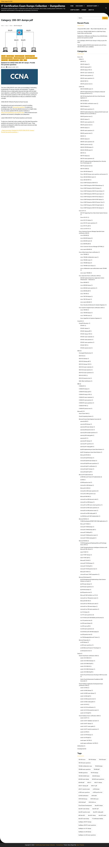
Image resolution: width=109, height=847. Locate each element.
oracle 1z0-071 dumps (85, 723)
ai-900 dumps (96, 789)
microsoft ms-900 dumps (86, 502)
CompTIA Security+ (84, 323)
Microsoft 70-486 (84, 524)
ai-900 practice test (97, 792)
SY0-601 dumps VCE (85, 334)
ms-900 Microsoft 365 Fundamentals (89, 516)
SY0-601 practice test (85, 348)
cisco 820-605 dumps (85, 238)
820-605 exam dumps (84, 779)
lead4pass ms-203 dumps (85, 831)
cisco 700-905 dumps (85, 312)
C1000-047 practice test (85, 408)
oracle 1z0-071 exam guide (87, 726)
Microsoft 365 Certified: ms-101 (88, 595)
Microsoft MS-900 (84, 496)
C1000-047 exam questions (85, 403)
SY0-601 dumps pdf (85, 331)
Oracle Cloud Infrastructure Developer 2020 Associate (93, 674)
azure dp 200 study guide (86, 435)
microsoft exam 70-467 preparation (89, 574)
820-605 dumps (96, 776)
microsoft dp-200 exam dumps (87, 460)
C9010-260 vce (92, 802)
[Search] (106, 8)
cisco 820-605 (83, 235)
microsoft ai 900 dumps (86, 485)
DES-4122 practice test (84, 378)
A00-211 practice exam (84, 789)
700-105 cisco (82, 759)
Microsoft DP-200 (84, 455)
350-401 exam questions (86, 130)
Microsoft (79, 411)
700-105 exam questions (85, 762)
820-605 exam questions (98, 779)
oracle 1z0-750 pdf (84, 737)
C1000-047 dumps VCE (84, 394)
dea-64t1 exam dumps (84, 808)
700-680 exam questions (85, 769)
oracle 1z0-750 (84, 732)
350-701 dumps (84, 155)
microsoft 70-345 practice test (87, 569)
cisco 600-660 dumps (85, 285)
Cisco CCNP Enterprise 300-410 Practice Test (91, 202)
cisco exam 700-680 (85, 273)
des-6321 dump (92, 815)
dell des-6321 (82, 815)
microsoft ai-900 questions (87, 493)
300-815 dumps (84, 106)
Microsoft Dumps (92, 6)
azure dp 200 (83, 421)
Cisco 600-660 (83, 282)
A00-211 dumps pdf (83, 785)
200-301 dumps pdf (19, 55)
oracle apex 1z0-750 (85, 740)
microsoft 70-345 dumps (86, 563)
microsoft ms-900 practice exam (88, 510)
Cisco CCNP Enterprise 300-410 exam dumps (91, 191)
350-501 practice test (85, 144)
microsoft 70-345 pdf (85, 566)
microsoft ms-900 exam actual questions (90, 505)
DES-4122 (81, 356)
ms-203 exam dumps (85, 623)
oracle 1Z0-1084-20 (85, 658)
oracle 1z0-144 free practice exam (88, 710)
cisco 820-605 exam (85, 241)
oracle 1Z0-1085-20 (85, 666)
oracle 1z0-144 (84, 704)
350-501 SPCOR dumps (86, 147)
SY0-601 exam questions (86, 342)
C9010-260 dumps (83, 799)
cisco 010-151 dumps (85, 220)
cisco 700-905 (83, 310)
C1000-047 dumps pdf (84, 391)
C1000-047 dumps (83, 389)
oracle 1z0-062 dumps (85, 690)
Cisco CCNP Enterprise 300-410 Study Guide (91, 205)
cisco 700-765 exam (85, 299)
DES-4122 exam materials (85, 367)
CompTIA (79, 321)
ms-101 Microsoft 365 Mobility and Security (91, 617)
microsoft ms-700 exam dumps (88, 606)
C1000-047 (81, 386)
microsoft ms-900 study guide (87, 513)
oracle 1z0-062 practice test (87, 699)
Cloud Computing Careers (85, 416)
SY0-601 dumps (84, 328)
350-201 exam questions (86, 122)
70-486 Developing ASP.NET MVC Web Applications (93, 521)
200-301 (3, 55)
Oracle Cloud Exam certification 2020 (88, 655)
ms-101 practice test (85, 620)
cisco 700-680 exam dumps (87, 265)
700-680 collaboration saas (85, 766)
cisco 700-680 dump (85, 263)
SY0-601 (82, 325)
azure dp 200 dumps (85, 424)
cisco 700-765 (83, 293)
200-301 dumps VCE (29, 55)
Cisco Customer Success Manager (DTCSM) (91, 246)
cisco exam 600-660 (85, 302)
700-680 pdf (96, 769)
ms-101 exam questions (86, 614)
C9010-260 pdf (82, 802)
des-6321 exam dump (84, 818)
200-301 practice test (14, 60)
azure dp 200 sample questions (88, 432)
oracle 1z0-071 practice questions (88, 729)
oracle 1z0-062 (84, 687)
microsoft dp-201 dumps (86, 469)
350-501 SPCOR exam (85, 150)
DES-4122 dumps (83, 358)
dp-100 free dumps (84, 589)
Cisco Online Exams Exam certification (88, 252)
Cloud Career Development (85, 805)
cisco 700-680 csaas (85, 260)
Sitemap (84, 10)
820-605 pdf (81, 782)
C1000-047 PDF (82, 405)
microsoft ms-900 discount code (88, 499)
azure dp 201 (83, 438)
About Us (91, 10)
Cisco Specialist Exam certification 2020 (89, 275)
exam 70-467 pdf (84, 557)
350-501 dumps (84, 139)
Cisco (25, 60)
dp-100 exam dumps (85, 584)
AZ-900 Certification (83, 795)
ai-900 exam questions (84, 792)
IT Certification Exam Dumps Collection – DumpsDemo (33, 5)
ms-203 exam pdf (84, 626)
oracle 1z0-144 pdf (84, 713)
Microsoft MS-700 (84, 600)
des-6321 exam (102, 815)
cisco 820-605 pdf (84, 243)
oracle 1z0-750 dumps (85, 734)
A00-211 (89, 782)
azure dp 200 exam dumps (86, 427)
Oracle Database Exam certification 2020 (89, 715)
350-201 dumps (84, 119)
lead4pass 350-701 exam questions (87, 825)
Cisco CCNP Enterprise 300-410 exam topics (91, 194)
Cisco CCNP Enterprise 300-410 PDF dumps (91, 199)
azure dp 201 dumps (85, 441)
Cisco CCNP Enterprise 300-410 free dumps (91, 196)
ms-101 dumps (84, 612)
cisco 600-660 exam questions (88, 288)
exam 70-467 (83, 552)
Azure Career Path (83, 413)
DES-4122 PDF (82, 375)
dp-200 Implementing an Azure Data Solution (91, 449)
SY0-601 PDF (83, 345)
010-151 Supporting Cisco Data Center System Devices (93, 213)
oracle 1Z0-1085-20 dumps (86, 669)
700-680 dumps (98, 766)
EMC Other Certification (85, 381)
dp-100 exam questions (86, 586)
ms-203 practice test (85, 634)
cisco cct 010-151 (84, 228)
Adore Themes (80, 845)
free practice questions (19, 107)
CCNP (80, 86)
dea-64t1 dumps (99, 805)
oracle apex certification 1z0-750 (88, 743)
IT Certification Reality (97, 818)
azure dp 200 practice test (86, 429)
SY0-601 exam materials (86, 336)
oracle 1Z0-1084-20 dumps (86, 660)
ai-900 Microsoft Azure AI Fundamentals (90, 477)
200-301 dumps (10, 55)
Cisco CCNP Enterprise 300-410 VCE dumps (91, 208)
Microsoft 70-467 (84, 571)
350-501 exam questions (86, 141)
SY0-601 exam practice (86, 339)
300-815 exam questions (86, 109)
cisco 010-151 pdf (84, 226)
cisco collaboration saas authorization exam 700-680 (93, 268)
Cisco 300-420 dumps (85, 171)
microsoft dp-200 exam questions (88, 463)
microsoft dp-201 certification (87, 466)
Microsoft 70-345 (84, 560)
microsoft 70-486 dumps (86, 526)
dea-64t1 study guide (98, 812)
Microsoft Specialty (84, 640)
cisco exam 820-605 (85, 249)
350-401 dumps (84, 127)
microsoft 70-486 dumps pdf (87, 529)
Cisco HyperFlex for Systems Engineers (90, 318)
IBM (78, 384)
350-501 (82, 136)
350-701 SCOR (83, 168)
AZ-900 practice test (85, 482)
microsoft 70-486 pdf (85, 532)
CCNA (21, 60)
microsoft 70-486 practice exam (88, 535)
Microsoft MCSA (83, 519)
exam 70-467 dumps (85, 555)
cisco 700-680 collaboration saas (88, 257)
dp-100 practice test (85, 592)
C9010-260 (94, 795)
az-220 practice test (85, 650)
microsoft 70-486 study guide (87, 538)
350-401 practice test (85, 133)
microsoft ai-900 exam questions (88, 491)
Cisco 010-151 (83, 217)
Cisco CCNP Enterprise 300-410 (88, 182)
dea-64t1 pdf (95, 808)
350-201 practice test (85, 125)
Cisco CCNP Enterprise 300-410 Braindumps (91, 185)
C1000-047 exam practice (85, 400)
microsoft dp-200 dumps (86, 457)
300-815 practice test (85, 116)
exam (4, 67)
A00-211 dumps (98, 782)
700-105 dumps (92, 759)
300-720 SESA (83, 100)
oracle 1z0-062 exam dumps (87, 693)
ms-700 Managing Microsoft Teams (89, 637)
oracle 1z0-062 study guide (87, 701)
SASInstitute (80, 746)
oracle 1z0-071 (84, 718)
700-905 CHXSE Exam (84, 776)
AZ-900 (82, 479)
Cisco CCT (81, 210)
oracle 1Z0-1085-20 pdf (86, 672)
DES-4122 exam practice (85, 370)
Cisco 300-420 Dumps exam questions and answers (93, 174)
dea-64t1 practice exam (84, 812)
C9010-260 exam (94, 799)
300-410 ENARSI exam (85, 89)
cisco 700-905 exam (85, 315)
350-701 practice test (85, 165)
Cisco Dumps (79, 6)
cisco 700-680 (83, 254)
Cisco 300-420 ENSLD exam (87, 177)
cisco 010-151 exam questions (88, 223)
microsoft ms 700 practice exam (88, 598)
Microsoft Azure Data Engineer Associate (89, 419)
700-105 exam (102, 759)
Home (71, 6)
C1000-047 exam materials (85, 397)
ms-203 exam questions (86, 629)
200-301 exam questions (31, 58)
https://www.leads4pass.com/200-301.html (12, 112)
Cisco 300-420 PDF (85, 180)
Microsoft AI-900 (84, 488)
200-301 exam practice (19, 58)
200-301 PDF (4, 60)
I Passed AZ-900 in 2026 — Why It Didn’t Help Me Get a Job (91, 28)
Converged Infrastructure (85, 353)
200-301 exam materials (7, 58)
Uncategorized (81, 748)
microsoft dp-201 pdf (85, 472)
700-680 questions (83, 772)
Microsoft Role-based (84, 577)
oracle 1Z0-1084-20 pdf (86, 663)
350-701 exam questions (86, 158)
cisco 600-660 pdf (84, 291)
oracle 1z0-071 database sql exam (88, 720)
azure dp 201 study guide (86, 446)
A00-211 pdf (94, 785)
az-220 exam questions (86, 645)
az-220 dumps (83, 642)
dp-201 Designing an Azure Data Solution (90, 452)
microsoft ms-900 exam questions (88, 507)
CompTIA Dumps (74, 10)
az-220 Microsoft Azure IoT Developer (89, 648)
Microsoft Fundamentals (85, 474)
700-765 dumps (94, 772)
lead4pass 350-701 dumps (85, 822)
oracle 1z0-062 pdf (84, 696)
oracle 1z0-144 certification (87, 707)
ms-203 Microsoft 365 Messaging (88, 631)
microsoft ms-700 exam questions (88, 609)
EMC (78, 350)
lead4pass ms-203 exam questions (87, 835)
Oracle (79, 653)
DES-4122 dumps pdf (84, 361)
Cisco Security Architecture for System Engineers (92, 305)
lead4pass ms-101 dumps (85, 828)
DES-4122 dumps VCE (84, 364)
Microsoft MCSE (83, 540)
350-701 (82, 153)
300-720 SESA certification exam (88, 103)
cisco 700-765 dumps (85, 296)
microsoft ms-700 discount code (88, 603)
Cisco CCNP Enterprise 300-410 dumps (90, 188)
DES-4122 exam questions (85, 372)
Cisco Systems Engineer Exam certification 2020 (91, 307)
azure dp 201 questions (86, 443)
